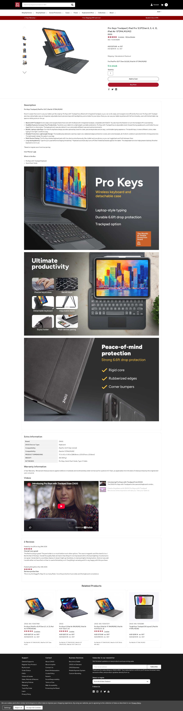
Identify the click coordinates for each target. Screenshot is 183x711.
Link (34, 152)
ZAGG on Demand (75, 664)
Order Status (26, 670)
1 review (71, 631)
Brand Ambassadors (52, 670)
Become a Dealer (74, 661)
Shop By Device (27, 13)
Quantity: (111, 69)
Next (24, 72)
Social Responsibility (52, 679)
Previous (24, 28)
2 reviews (121, 37)
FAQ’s (24, 673)
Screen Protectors (55, 13)
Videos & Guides (27, 676)
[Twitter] (112, 89)
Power (76, 13)
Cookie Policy (49, 673)
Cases (67, 13)
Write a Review (130, 37)
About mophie (50, 664)
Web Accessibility (51, 685)
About (112, 13)
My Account (26, 667)
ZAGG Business (74, 667)
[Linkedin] (116, 89)
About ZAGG (49, 661)
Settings (7, 707)
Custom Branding (75, 673)
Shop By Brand (40, 13)
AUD (158, 11)
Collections (101, 13)
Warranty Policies (27, 682)
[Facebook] (109, 89)
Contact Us (49, 667)
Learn (24, 691)
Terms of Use (49, 682)
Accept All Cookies (33, 707)
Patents (48, 676)
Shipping (25, 685)
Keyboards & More (88, 13)
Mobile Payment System (77, 670)
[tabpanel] (39, 619)
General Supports (28, 661)
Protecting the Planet (52, 688)
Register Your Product (29, 664)
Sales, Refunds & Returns (30, 679)
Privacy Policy (26, 694)
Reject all (18, 707)
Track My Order (27, 688)
